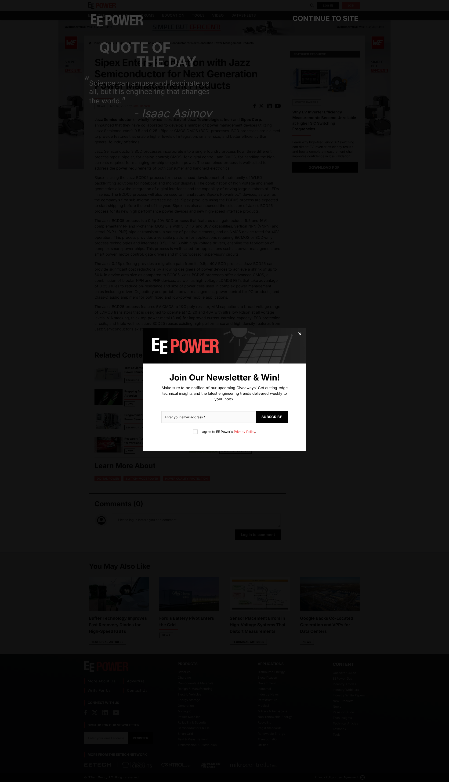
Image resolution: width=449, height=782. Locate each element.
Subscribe (271, 417)
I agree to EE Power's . (228, 432)
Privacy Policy (244, 432)
